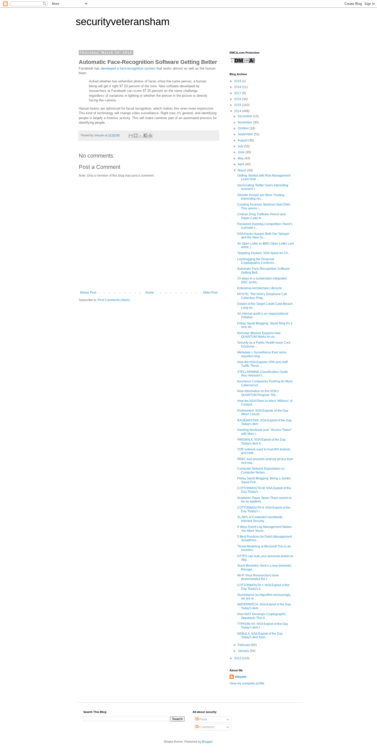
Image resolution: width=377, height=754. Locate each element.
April (241, 164)
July (241, 146)
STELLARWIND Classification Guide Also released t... (262, 373)
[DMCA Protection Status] (242, 62)
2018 (238, 87)
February (244, 645)
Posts (203, 719)
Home (149, 292)
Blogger (207, 741)
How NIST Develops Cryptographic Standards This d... (261, 616)
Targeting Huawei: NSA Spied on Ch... (263, 253)
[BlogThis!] (135, 135)
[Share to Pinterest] (150, 135)
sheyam (240, 677)
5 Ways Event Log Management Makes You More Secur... (264, 528)
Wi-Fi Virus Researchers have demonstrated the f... (258, 577)
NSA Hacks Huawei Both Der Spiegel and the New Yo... (263, 235)
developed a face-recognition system (128, 68)
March (242, 170)
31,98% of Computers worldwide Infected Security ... (260, 519)
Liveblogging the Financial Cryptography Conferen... (256, 261)
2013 (238, 658)
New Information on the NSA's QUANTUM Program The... (258, 393)
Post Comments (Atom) (114, 300)
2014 (238, 111)
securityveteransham (123, 21)
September (246, 134)
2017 (238, 93)
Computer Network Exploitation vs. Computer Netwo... (261, 470)
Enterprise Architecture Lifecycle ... (261, 288)
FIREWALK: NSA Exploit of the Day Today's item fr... (261, 441)
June (241, 152)
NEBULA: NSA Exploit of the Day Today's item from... (260, 635)
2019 (238, 81)
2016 (238, 99)
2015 (238, 105)
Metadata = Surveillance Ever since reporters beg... (261, 354)
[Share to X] (140, 135)
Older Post (210, 292)
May (241, 158)
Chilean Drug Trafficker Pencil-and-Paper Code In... (261, 216)
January (244, 651)
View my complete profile (247, 683)
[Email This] (130, 135)
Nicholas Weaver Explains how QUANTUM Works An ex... (259, 335)
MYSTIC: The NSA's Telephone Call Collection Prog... (262, 295)
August (243, 140)
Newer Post (88, 292)
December (245, 116)
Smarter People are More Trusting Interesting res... (260, 196)
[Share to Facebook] (145, 135)
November (245, 122)
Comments (206, 727)
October (244, 128)
